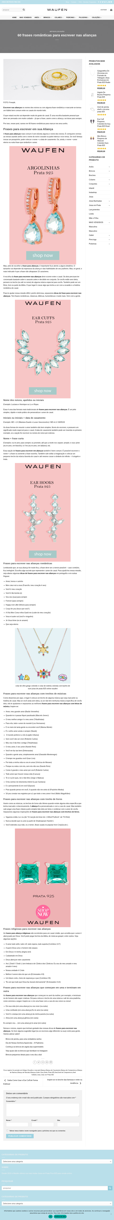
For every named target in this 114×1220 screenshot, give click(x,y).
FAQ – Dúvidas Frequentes (87, 2)
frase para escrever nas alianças (27, 277)
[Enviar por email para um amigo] (43, 1062)
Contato (73, 2)
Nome (8, 1120)
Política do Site (60, 1216)
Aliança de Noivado (23, 1072)
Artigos (53, 31)
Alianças (33, 1072)
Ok (51, 1216)
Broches (92, 175)
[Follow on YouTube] (111, 2)
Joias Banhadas (95, 201)
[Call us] (107, 2)
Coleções (96, 17)
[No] (111, 1214)
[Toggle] (109, 166)
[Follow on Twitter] (102, 2)
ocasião (68, 285)
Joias (39, 1075)
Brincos (47, 17)
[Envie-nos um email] (105, 2)
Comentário (11, 1101)
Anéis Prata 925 (49, 1072)
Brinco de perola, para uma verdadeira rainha (23, 1039)
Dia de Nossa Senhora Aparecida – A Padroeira (24, 1043)
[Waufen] (57, 10)
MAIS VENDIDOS (26, 17)
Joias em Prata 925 (47, 1075)
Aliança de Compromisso (69, 1070)
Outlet (91, 235)
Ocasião (60, 31)
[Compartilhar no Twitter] (39, 1062)
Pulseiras (83, 17)
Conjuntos (93, 184)
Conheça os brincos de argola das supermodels (24, 1047)
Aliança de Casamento (53, 1070)
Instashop (93, 192)
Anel (56, 1072)
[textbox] (56, 1161)
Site (58, 1120)
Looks (91, 214)
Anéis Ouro (40, 1072)
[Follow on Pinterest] (109, 2)
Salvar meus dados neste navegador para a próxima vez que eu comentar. (38, 1131)
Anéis (37, 17)
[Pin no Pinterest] (47, 1062)
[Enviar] (24, 10)
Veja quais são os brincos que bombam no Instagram (26, 1051)
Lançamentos (94, 210)
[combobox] (57, 1161)
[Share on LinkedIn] (51, 1062)
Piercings (70, 17)
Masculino (93, 231)
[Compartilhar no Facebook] (35, 1062)
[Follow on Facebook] (98, 2)
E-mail (34, 1120)
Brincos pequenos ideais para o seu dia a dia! (24, 1055)
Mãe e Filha (93, 218)
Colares (58, 17)
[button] (104, 9)
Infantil (91, 188)
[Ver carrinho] (111, 9)
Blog (67, 2)
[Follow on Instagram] (100, 2)
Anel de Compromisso (65, 1072)
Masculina (93, 227)
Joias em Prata (95, 205)
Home (14, 17)
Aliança (42, 1070)
